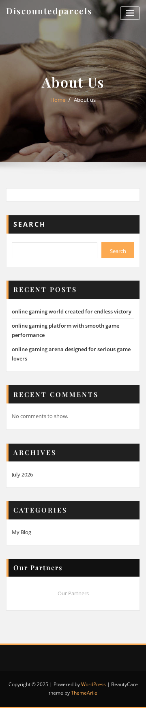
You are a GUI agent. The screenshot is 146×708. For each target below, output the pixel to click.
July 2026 (22, 474)
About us (85, 99)
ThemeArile (84, 692)
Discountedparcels (49, 10)
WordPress (93, 684)
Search (29, 224)
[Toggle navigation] (130, 13)
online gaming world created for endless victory (71, 311)
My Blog (21, 532)
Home (57, 99)
